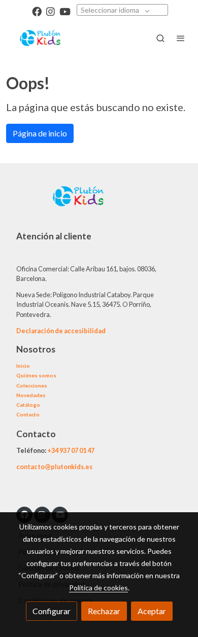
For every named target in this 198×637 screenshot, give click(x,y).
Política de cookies (98, 587)
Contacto (28, 414)
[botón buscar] (160, 38)
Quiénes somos (36, 375)
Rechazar (104, 611)
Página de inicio (40, 133)
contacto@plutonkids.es (54, 467)
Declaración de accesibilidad (61, 331)
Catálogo (28, 405)
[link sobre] (99, 202)
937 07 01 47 (76, 450)
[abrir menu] (181, 38)
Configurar (51, 611)
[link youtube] (65, 11)
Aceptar (152, 611)
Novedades (31, 395)
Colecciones (31, 385)
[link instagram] (50, 11)
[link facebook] (37, 11)
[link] (40, 38)
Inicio (23, 366)
